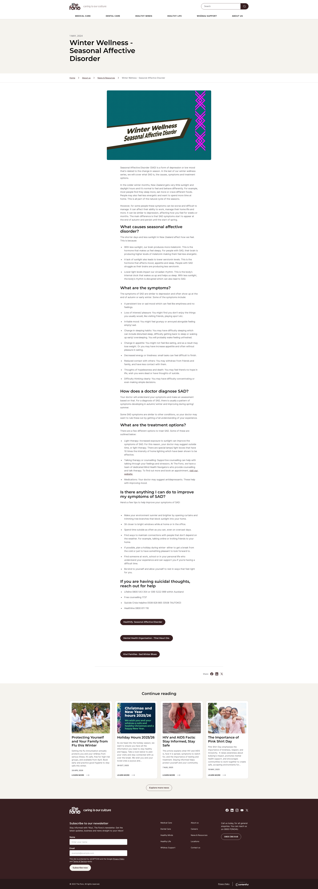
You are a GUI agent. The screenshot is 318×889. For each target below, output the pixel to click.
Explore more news (159, 788)
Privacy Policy (118, 859)
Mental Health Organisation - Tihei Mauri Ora (146, 638)
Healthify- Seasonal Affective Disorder (142, 622)
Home (72, 78)
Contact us (195, 847)
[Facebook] (211, 673)
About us (237, 16)
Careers (194, 829)
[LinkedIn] (216, 673)
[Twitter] (221, 673)
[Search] (244, 6)
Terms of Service (80, 861)
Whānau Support (207, 16)
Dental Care (113, 16)
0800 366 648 (231, 836)
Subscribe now (80, 868)
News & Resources (106, 78)
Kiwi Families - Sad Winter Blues (140, 654)
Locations (195, 841)
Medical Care (83, 16)
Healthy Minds (143, 16)
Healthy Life (174, 16)
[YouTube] (241, 810)
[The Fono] (75, 9)
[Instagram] (237, 810)
